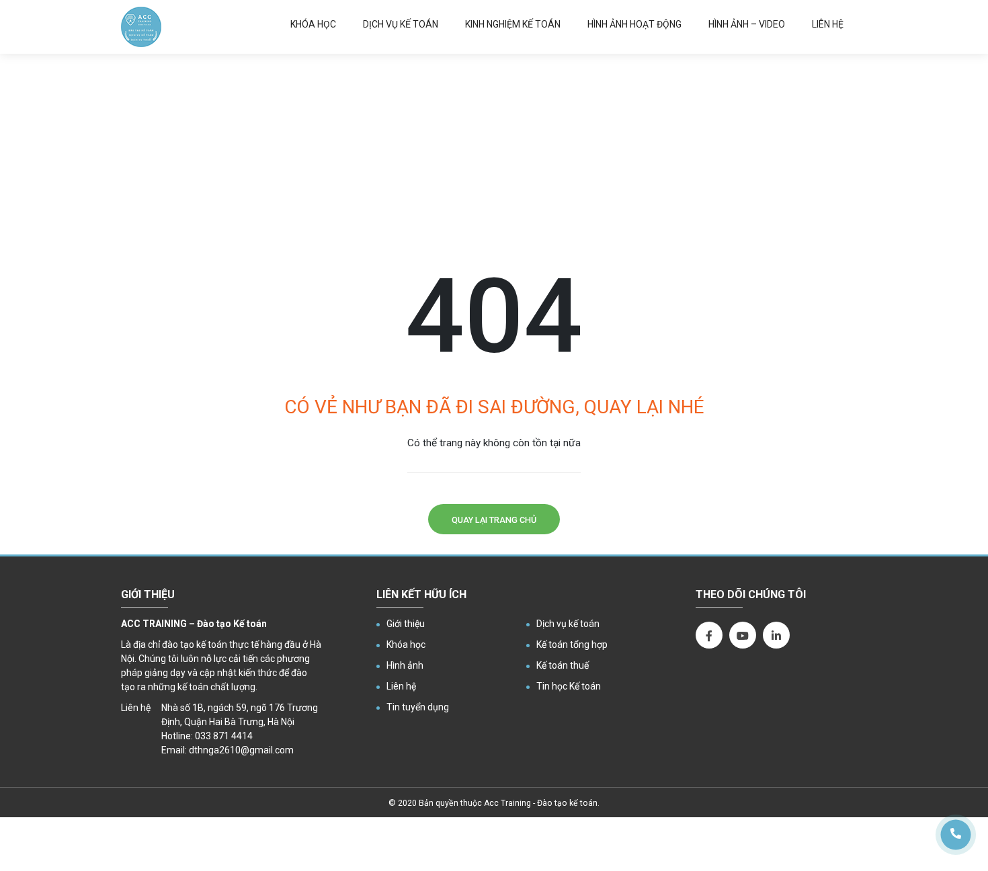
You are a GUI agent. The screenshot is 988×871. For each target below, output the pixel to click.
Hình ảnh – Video (746, 24)
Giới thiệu (405, 623)
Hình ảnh (404, 665)
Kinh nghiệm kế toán (513, 24)
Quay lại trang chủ (494, 520)
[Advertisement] (494, 154)
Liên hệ (827, 24)
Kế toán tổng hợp (572, 644)
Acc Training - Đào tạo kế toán (541, 803)
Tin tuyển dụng (417, 707)
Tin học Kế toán (568, 686)
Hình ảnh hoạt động (634, 24)
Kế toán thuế (562, 665)
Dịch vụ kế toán (400, 24)
